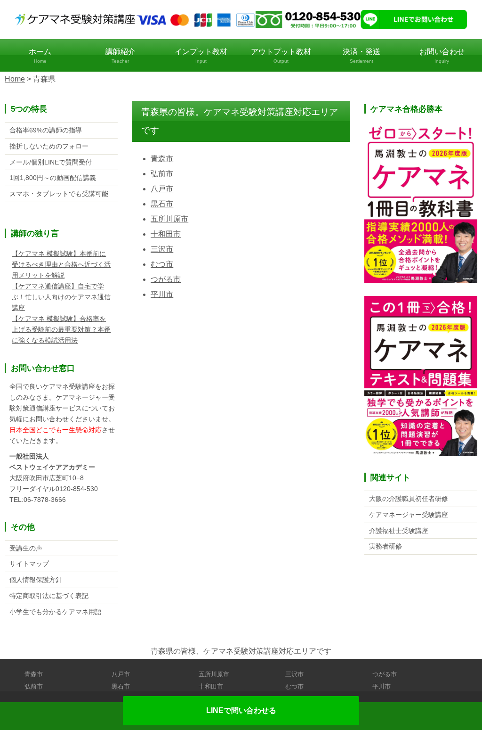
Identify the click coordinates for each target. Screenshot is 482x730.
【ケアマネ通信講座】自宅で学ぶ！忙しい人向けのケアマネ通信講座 (61, 297)
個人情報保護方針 (35, 579)
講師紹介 (120, 56)
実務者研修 (385, 546)
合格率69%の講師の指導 (45, 130)
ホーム (40, 56)
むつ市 (162, 264)
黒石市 (162, 204)
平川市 (162, 294)
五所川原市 (169, 219)
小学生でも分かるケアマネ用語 (55, 611)
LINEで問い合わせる (241, 710)
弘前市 (162, 174)
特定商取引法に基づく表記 (48, 595)
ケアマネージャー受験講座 (408, 514)
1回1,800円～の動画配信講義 (52, 177)
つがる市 (166, 279)
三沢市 (162, 249)
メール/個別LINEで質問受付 (50, 162)
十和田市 (166, 234)
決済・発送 (361, 56)
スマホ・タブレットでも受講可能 (58, 193)
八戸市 (162, 189)
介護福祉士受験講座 (398, 530)
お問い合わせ (442, 56)
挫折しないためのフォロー (48, 146)
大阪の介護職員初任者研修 (408, 498)
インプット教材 (201, 56)
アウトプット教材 (281, 56)
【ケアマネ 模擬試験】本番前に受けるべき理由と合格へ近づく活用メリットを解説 (61, 264)
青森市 (162, 159)
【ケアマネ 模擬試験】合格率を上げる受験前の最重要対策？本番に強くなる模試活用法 (61, 329)
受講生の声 (25, 548)
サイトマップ (29, 563)
